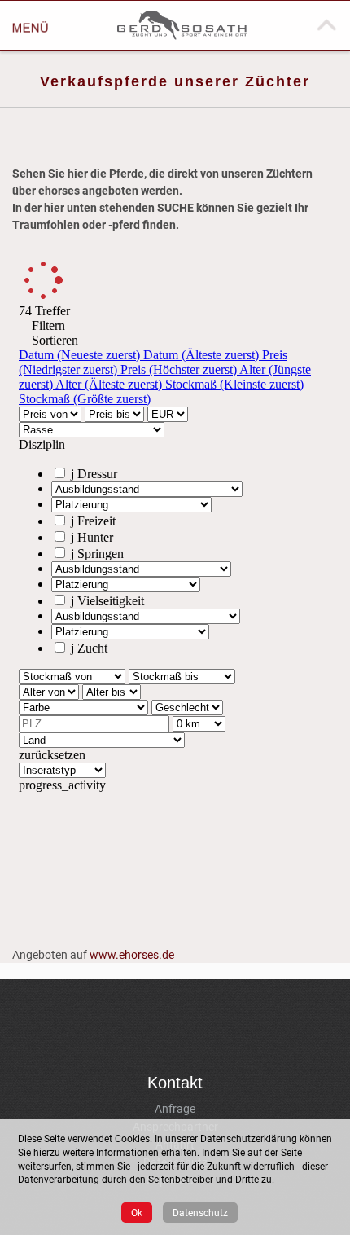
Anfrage (175, 1108)
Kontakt (175, 1083)
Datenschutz (200, 1212)
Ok (136, 1212)
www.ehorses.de (132, 954)
